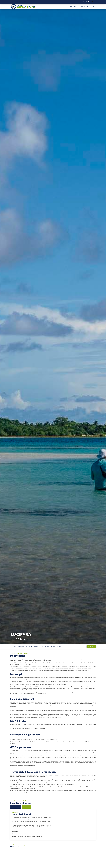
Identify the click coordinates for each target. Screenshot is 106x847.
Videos (13, 1)
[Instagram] (86, 2)
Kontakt (24, 1)
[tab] (15, 807)
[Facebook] (83, 2)
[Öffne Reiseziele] (78, 6)
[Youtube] (89, 2)
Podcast (18, 1)
